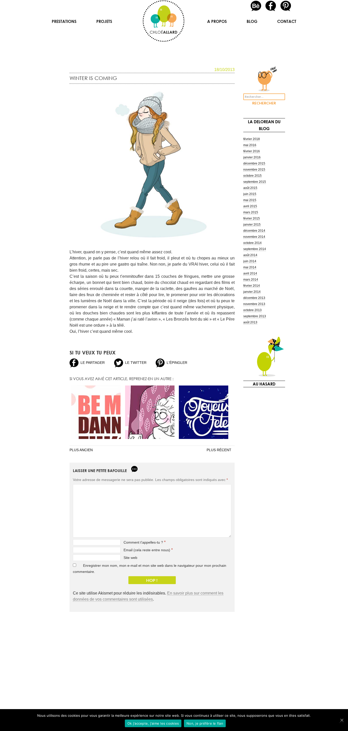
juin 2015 (249, 194)
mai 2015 (249, 200)
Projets (104, 21)
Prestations (64, 21)
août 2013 (250, 322)
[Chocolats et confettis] (203, 412)
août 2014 (250, 255)
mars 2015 (250, 212)
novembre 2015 (254, 169)
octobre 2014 (252, 243)
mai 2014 (249, 267)
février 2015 (251, 218)
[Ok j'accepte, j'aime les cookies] (341, 720)
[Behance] (256, 6)
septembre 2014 (254, 249)
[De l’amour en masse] (96, 412)
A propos (217, 21)
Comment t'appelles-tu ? (143, 542)
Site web (130, 558)
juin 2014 (249, 261)
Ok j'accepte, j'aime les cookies (153, 723)
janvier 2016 (252, 157)
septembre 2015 (254, 182)
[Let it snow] (150, 412)
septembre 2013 (254, 316)
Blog (252, 21)
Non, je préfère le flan (204, 723)
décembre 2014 (254, 230)
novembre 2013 (254, 304)
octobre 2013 (252, 310)
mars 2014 (250, 279)
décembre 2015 (254, 163)
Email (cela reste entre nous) (147, 550)
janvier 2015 (252, 224)
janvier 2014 (252, 292)
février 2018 (251, 139)
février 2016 (251, 151)
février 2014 (251, 285)
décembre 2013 (254, 298)
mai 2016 (249, 145)
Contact (286, 21)
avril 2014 (250, 273)
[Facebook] (271, 6)
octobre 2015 (252, 175)
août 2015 (250, 188)
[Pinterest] (285, 6)
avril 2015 (250, 206)
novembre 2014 (254, 237)
